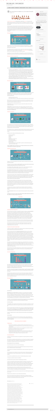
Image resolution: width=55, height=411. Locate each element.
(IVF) (25, 50)
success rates (17, 401)
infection (21, 392)
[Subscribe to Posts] (36, 59)
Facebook (41, 53)
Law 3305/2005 (20, 393)
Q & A (27, 7)
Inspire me (17, 7)
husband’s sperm (19, 391)
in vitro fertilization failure (16, 392)
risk (14, 400)
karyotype (12, 393)
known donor (16, 393)
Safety (16, 400)
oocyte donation (13, 396)
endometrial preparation (15, 388)
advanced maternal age (11, 383)
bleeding (8, 385)
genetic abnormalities (17, 389)
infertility (8, 393)
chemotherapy (12, 385)
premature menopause (13, 399)
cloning (15, 385)
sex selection (18, 400)
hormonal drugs (12, 391)
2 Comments (31, 383)
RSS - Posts (38, 59)
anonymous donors (16, 384)
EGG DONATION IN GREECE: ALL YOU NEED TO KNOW (21, 11)
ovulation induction (18, 397)
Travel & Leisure (22, 7)
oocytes (22, 396)
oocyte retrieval (18, 396)
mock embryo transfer (15, 394)
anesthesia (11, 384)
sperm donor (14, 401)
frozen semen (11, 389)
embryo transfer (9, 388)
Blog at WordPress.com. (11, 409)
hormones (15, 391)
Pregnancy (8, 398)
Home (9, 7)
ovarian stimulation (13, 397)
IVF (10, 393)
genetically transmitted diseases (14, 390)
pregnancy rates (12, 398)
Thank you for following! (41, 20)
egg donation (20, 387)
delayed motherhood (14, 387)
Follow (38, 27)
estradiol (20, 388)
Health (13, 7)
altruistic (8, 384)
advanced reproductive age (18, 383)
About (30, 7)
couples (12, 386)
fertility (8, 389)
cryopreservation (16, 386)
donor (18, 387)
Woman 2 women (15, 3)
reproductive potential (10, 400)
